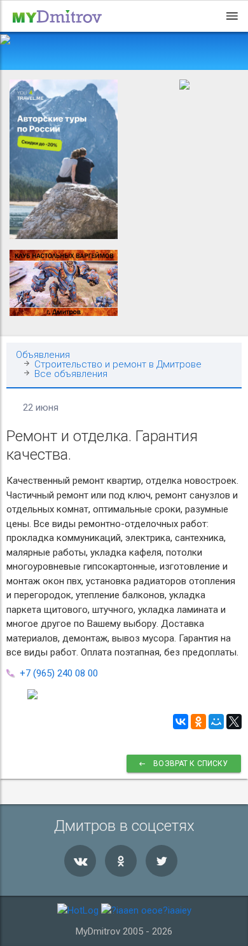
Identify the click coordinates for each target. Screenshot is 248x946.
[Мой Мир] (216, 721)
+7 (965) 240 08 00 (59, 673)
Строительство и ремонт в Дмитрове (118, 364)
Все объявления (70, 374)
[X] (234, 721)
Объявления (43, 355)
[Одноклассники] (198, 721)
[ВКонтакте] (180, 721)
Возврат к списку (190, 763)
